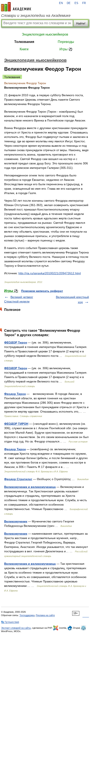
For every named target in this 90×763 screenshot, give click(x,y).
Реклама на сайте (45, 615)
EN (61, 3)
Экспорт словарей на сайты (16, 628)
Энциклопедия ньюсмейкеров (45, 34)
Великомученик (15, 521)
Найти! (80, 23)
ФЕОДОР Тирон (15, 342)
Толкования (24, 42)
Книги (24, 49)
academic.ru (16, 6)
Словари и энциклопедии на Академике (36, 15)
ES (76, 3)
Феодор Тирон (15, 393)
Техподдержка (27, 615)
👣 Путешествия (10, 622)
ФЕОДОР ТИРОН (16, 423)
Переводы (66, 42)
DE (69, 3)
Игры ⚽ (66, 49)
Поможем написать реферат (42, 291)
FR (84, 3)
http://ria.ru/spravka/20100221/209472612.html (49, 273)
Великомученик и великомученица (30, 487)
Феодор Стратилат (18, 479)
